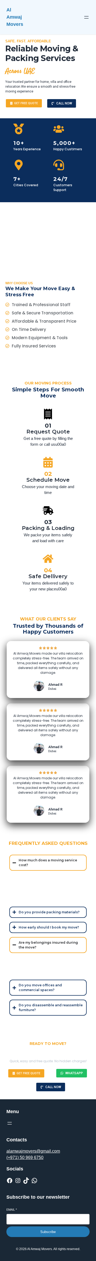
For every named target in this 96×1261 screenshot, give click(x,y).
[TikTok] (26, 1180)
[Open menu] (86, 17)
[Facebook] (9, 1180)
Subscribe (48, 1232)
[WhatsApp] (34, 1180)
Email (11, 1209)
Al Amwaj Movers (14, 17)
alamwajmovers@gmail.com (33, 1151)
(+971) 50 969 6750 (24, 1157)
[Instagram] (18, 1180)
